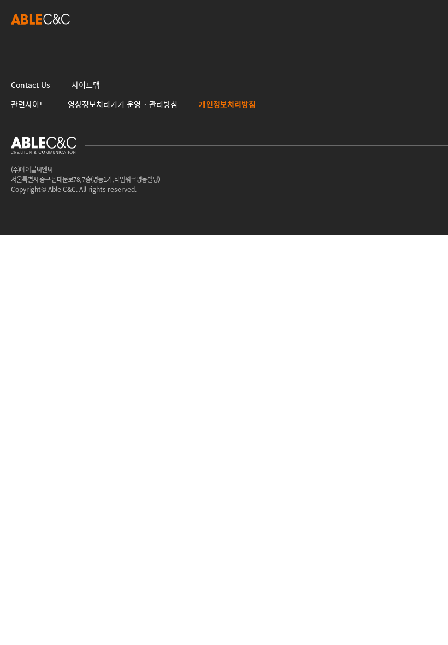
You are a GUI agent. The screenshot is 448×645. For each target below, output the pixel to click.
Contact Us (30, 84)
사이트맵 (86, 84)
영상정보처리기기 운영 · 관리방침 (123, 103)
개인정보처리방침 (227, 103)
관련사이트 (28, 103)
